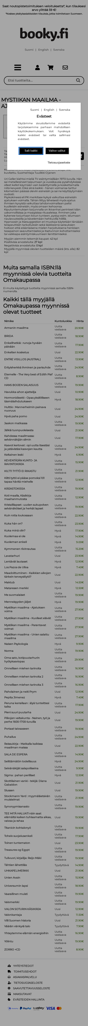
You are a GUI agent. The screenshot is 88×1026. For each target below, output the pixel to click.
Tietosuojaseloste (59, 162)
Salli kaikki (31, 150)
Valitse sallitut (57, 150)
